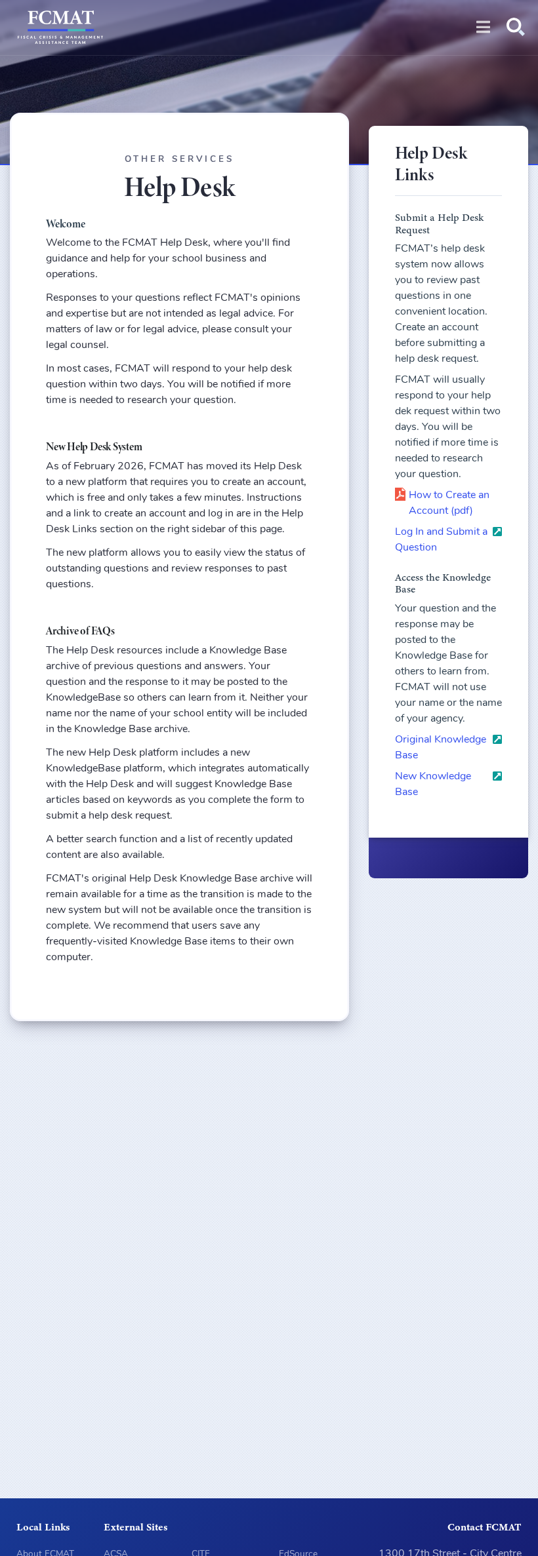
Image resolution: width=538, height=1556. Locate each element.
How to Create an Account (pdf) (449, 503)
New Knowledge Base (433, 784)
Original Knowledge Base (440, 748)
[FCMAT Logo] (60, 30)
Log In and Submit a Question (441, 540)
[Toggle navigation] (483, 27)
